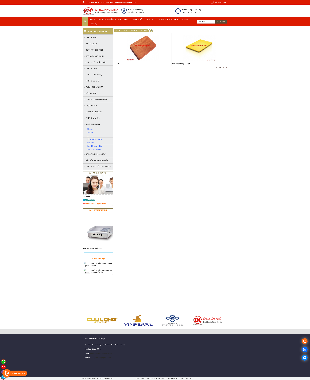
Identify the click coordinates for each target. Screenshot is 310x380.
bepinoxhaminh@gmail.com (125, 2)
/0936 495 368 (103, 2)
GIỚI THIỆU (138, 19)
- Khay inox (90, 143)
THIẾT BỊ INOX (123, 19)
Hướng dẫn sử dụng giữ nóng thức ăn (101, 271)
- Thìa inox (89, 132)
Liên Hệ (93, 24)
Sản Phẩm (109, 19)
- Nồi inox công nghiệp (94, 139)
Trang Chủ (95, 19)
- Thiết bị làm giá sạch (93, 149)
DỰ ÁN (161, 19)
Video (185, 19)
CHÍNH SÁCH (172, 19)
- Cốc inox (89, 129)
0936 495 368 (92, 2)
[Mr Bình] (84, 200)
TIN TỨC (150, 19)
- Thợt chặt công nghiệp (94, 146)
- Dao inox (89, 136)
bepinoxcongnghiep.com (102, 358)
